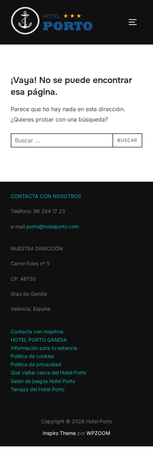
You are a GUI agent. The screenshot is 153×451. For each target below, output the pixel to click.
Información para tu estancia (44, 348)
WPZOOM (98, 433)
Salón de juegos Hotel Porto (43, 381)
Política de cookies (32, 356)
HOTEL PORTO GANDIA (39, 340)
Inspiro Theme (59, 433)
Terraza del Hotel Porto (37, 389)
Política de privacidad (36, 364)
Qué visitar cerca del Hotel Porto (48, 372)
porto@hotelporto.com (52, 226)
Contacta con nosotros (37, 331)
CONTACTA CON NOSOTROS (46, 196)
